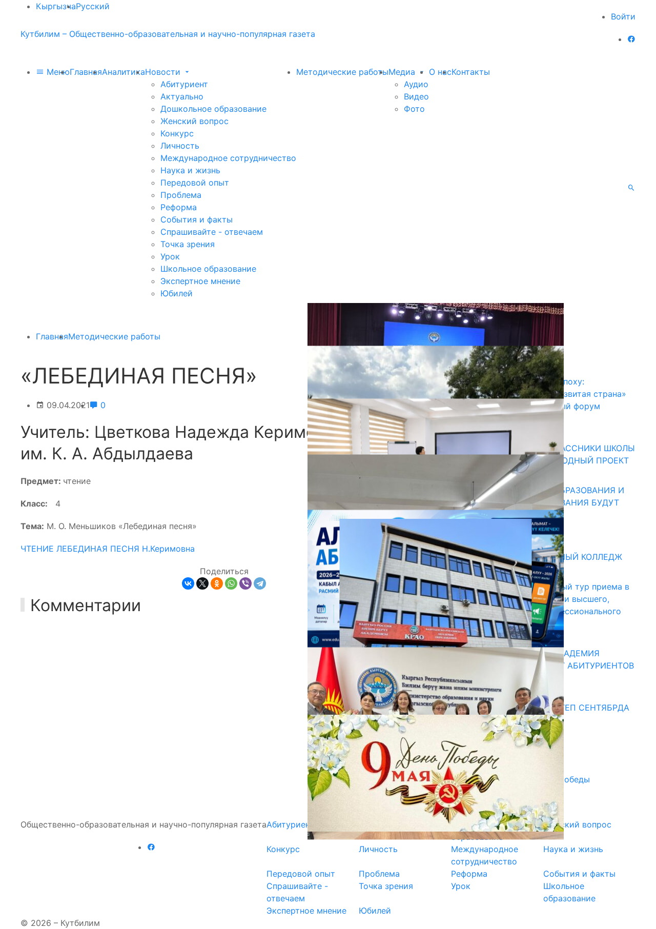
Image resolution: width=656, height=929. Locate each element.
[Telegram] (260, 583)
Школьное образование (208, 269)
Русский (93, 6)
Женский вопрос (194, 121)
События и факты (196, 219)
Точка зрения (187, 244)
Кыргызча (56, 6)
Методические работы (342, 72)
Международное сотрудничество (228, 158)
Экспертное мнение (200, 281)
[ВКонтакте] (188, 583)
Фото (414, 109)
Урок (170, 256)
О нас (440, 72)
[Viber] (245, 583)
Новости (164, 72)
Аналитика (123, 72)
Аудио (416, 84)
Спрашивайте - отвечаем (211, 232)
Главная (86, 72)
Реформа (178, 207)
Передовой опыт (194, 182)
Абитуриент (184, 84)
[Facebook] (631, 39)
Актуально (181, 96)
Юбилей (176, 293)
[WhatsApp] (231, 583)
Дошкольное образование (213, 109)
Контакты (471, 72)
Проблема (180, 195)
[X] (202, 583)
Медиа (403, 72)
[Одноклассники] (217, 583)
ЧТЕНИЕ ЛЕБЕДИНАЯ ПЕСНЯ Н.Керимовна (107, 548)
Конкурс (177, 133)
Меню (57, 72)
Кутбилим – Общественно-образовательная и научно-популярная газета (167, 34)
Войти (623, 16)
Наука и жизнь (190, 170)
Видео (416, 96)
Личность (179, 145)
